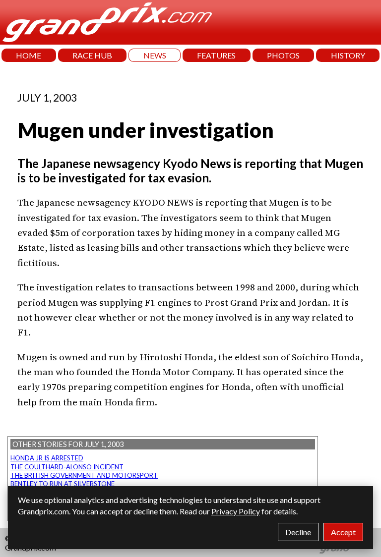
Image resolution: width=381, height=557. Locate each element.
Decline (298, 532)
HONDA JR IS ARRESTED (46, 458)
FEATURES (216, 55)
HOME (28, 55)
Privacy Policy (235, 511)
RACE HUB (92, 55)
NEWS (154, 55)
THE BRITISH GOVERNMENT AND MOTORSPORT (84, 475)
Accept (343, 532)
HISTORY (348, 55)
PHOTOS (283, 55)
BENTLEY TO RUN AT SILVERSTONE (62, 484)
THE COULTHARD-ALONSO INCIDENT (67, 467)
